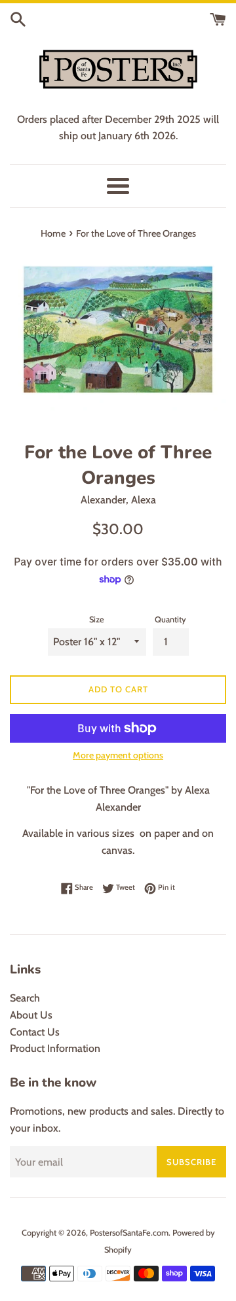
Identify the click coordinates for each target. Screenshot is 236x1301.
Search (25, 998)
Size (96, 619)
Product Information (55, 1048)
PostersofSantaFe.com (129, 1233)
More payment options (118, 755)
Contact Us (35, 1032)
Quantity (170, 619)
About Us (31, 1015)
